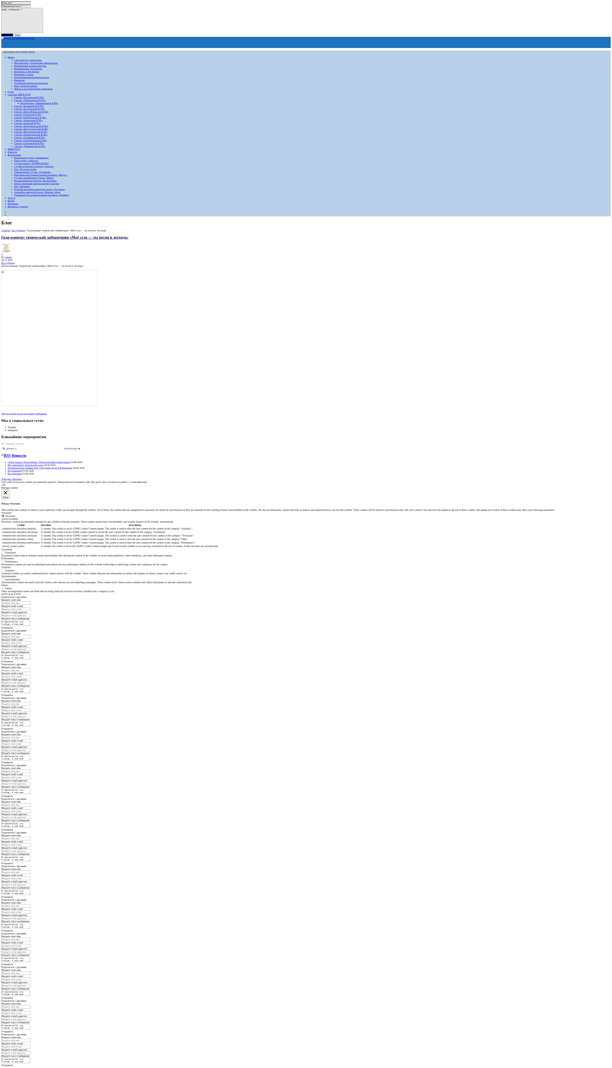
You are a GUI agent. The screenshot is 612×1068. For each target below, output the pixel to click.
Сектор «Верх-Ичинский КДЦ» (31, 112)
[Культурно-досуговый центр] (18, 38)
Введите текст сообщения (15, 618)
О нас (11, 91)
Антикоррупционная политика (31, 83)
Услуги (11, 198)
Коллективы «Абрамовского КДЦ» (39, 103)
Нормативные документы (28, 68)
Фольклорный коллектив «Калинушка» (35, 180)
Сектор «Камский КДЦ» (27, 123)
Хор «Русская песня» (25, 169)
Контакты (13, 203)
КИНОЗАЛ (14, 149)
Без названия (15, 470)
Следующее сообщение (34, 413)
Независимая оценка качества (30, 66)
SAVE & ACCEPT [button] (11, 594)
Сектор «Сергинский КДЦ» (29, 143)
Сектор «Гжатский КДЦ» (28, 114)
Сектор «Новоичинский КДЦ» (31, 134)
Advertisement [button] (8, 576)
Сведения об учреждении (28, 60)
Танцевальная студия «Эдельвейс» (33, 172)
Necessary (10, 516)
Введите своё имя (11, 600)
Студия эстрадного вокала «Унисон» (34, 166)
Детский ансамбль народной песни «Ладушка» (39, 189)
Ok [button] (3, 485)
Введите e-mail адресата (14, 612)
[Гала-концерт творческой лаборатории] (49, 404)
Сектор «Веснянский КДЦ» (29, 97)
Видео (11, 201)
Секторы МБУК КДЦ (19, 94)
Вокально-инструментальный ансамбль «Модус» (40, 175)
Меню (11, 57)
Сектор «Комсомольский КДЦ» (31, 126)
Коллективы (14, 155)
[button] (9, 448)
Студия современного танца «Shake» (34, 178)
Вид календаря (71, 448)
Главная (5, 230)
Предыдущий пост (11, 413)
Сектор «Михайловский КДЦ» (31, 132)
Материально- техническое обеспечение (36, 63)
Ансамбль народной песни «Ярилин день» (37, 192)
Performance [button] (7, 558)
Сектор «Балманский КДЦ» (29, 106)
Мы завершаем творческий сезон (26, 465)
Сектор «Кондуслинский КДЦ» (31, 129)
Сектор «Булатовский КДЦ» (29, 109)
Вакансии (19, 80)
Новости (12, 152)
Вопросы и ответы (18, 206)
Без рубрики (18, 230)
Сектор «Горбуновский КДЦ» (30, 117)
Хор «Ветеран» (22, 186)
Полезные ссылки (23, 74)
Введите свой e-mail (12, 606)
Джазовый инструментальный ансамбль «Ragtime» (41, 195)
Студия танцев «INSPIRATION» (31, 163)
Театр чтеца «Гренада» (26, 160)
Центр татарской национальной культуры (36, 183)
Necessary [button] (6, 512)
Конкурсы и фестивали (26, 71)
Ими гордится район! (25, 86)
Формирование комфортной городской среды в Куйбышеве (40, 468)
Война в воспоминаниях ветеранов (33, 89)
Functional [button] (6, 549)
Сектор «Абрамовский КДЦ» (30, 100)
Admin (8, 257)
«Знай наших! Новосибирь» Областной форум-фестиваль (39, 462)
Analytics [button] (6, 567)
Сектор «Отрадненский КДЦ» (30, 140)
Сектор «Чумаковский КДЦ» (30, 146)
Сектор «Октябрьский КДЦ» (29, 137)
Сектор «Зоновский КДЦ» (28, 120)
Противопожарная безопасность (31, 77)
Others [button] (4, 585)
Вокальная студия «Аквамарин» (31, 157)
